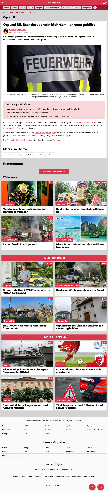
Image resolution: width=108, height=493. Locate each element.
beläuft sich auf (26, 140)
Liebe (47, 448)
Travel (47, 451)
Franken (56, 140)
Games (68, 430)
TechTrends (91, 451)
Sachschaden (13, 140)
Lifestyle (5, 434)
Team (24, 476)
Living (26, 448)
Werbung (15, 476)
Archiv (47, 434)
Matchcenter (70, 426)
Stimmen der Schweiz (95, 430)
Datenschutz (48, 476)
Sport (47, 426)
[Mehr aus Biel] (54, 337)
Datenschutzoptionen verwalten (84, 476)
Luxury (68, 448)
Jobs (30, 476)
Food (4, 451)
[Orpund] (54, 17)
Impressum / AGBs (62, 476)
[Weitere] (95, 7)
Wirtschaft (6, 430)
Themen (26, 434)
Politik (26, 426)
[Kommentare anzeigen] (100, 487)
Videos (26, 430)
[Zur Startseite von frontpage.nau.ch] (54, 3)
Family (89, 448)
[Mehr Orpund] (54, 258)
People (89, 426)
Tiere (25, 451)
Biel (22, 12)
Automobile (70, 451)
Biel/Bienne (30, 12)
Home (5, 12)
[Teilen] (92, 487)
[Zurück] (2, 2)
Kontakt (38, 476)
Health (4, 448)
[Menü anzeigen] (105, 2)
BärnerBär (14, 12)
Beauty (4, 455)
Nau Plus (48, 430)
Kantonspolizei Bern (17, 30)
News (4, 426)
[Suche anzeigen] (101, 2)
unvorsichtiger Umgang (45, 133)
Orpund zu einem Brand (86, 122)
